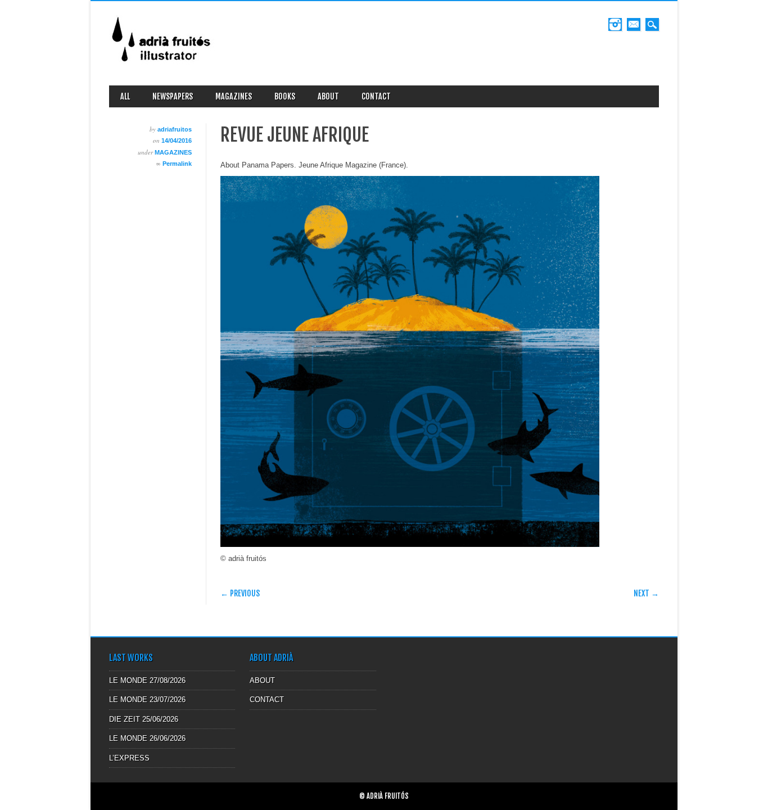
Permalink (177, 163)
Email (633, 24)
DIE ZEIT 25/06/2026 (143, 719)
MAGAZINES (233, 96)
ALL (125, 96)
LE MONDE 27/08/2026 (147, 680)
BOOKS (284, 96)
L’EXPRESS (129, 758)
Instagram (615, 24)
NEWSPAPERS (172, 96)
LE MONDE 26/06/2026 (147, 738)
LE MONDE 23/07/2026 (147, 699)
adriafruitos (174, 129)
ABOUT (328, 96)
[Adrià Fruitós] (162, 65)
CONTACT (376, 96)
